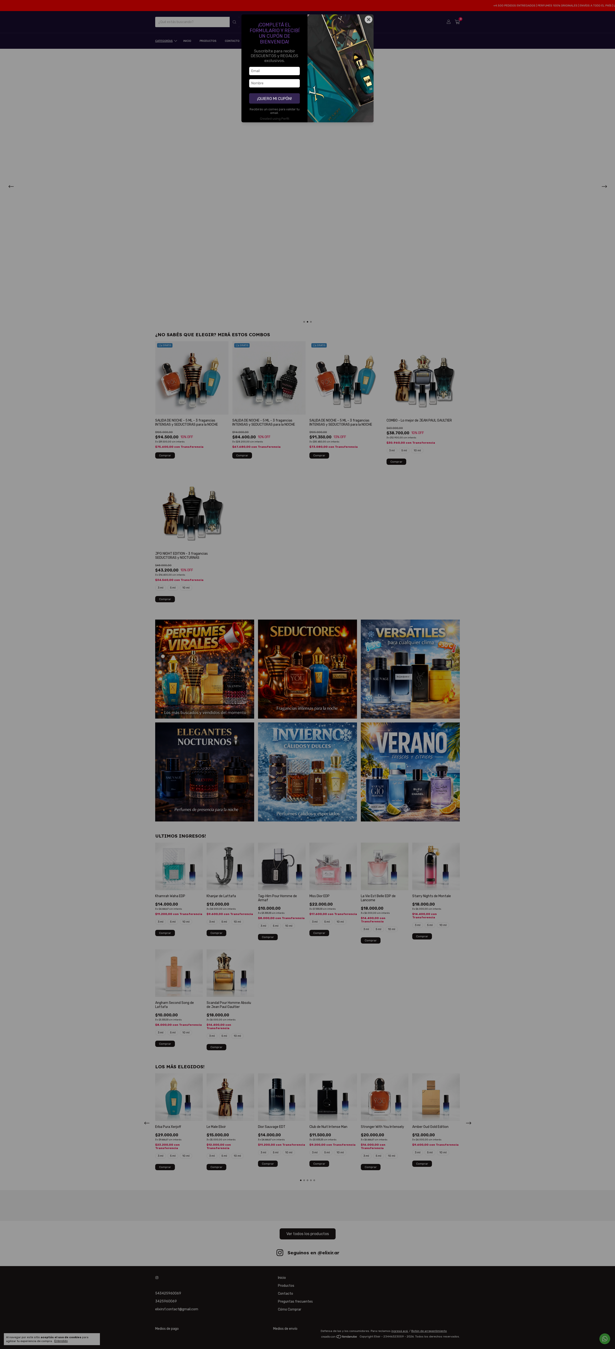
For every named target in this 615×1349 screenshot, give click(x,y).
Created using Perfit (274, 118)
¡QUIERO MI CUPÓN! (274, 98)
